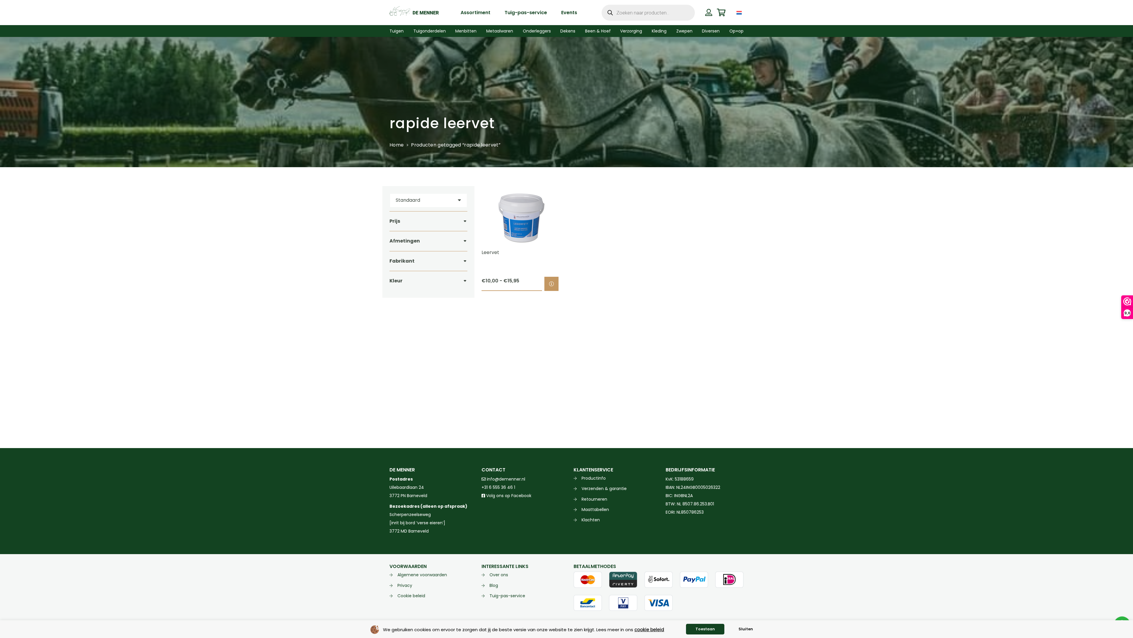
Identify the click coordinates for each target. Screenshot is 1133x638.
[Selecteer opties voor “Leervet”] (551, 284)
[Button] (708, 12)
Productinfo (594, 478)
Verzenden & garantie (604, 488)
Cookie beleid (411, 596)
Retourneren (594, 499)
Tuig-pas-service (507, 596)
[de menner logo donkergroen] (414, 12)
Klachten (591, 520)
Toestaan (705, 629)
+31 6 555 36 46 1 (498, 487)
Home (396, 144)
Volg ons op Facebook (508, 496)
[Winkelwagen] (721, 12)
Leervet (490, 252)
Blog (493, 585)
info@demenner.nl (505, 479)
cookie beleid (649, 629)
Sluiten (746, 629)
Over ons (498, 575)
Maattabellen (595, 509)
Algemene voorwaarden (422, 575)
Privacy (404, 585)
